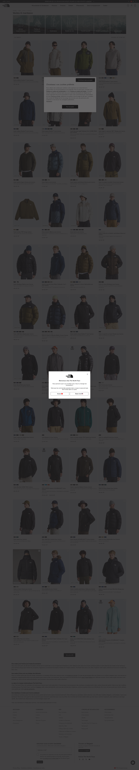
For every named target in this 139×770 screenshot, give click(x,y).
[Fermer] (87, 374)
